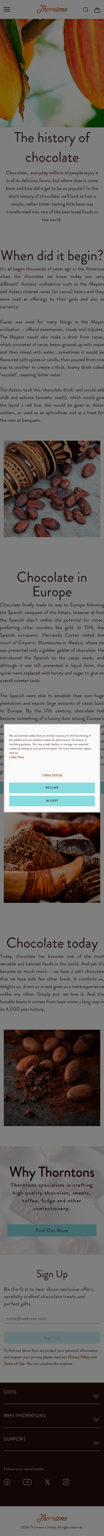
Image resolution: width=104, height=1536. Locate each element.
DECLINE (52, 788)
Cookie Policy (16, 757)
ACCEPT (52, 801)
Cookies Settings (52, 775)
